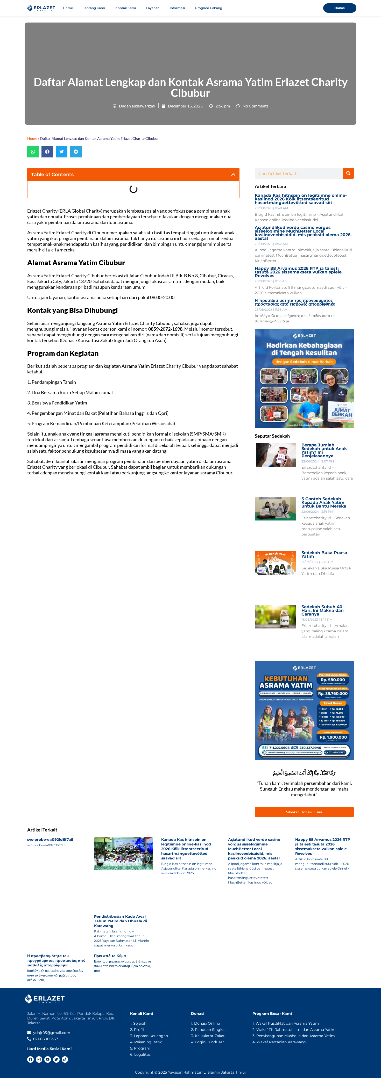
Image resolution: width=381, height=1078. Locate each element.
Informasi (177, 8)
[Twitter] (56, 1059)
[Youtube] (47, 1059)
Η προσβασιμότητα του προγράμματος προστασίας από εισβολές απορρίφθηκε (295, 302)
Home (68, 8)
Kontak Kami (125, 8)
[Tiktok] (65, 1059)
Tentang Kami (94, 8)
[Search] (348, 173)
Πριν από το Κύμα (110, 955)
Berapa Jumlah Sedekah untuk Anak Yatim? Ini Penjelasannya (324, 450)
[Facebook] (30, 1059)
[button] (33, 151)
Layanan (152, 8)
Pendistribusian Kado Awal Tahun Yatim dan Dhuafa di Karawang (120, 921)
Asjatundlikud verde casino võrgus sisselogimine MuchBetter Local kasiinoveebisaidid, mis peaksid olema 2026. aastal (303, 233)
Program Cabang (208, 8)
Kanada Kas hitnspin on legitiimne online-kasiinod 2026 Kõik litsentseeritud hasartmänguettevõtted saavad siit (301, 199)
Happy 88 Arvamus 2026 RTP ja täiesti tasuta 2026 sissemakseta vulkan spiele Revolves (298, 272)
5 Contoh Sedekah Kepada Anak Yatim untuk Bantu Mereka (323, 502)
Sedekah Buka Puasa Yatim (324, 554)
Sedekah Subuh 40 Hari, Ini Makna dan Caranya (322, 610)
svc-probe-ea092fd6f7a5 (50, 839)
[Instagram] (39, 1059)
